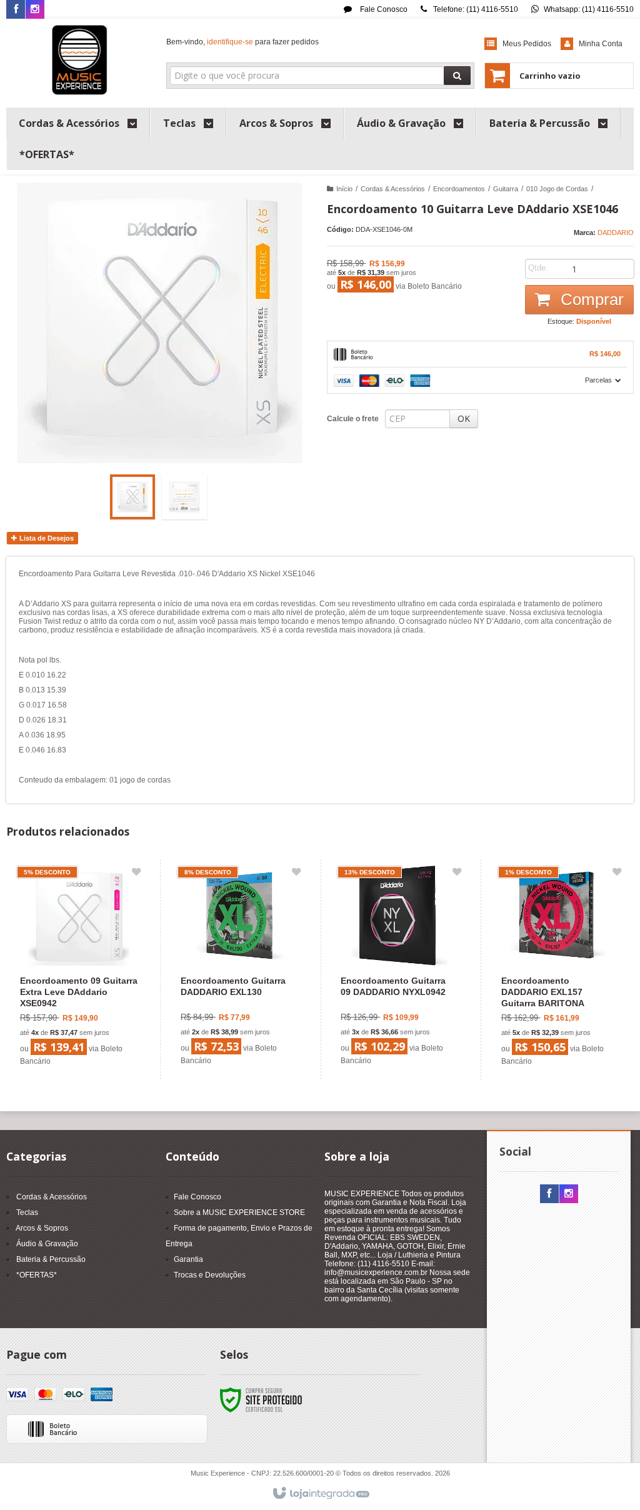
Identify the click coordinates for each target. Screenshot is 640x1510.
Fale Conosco (383, 9)
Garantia (188, 1259)
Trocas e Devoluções (210, 1275)
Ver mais (86, 1019)
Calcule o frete (353, 418)
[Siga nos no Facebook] (15, 10)
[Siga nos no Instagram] (35, 10)
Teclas (27, 1212)
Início (344, 188)
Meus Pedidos (526, 43)
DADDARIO (616, 232)
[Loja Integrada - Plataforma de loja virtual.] (320, 1494)
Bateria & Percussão (51, 1259)
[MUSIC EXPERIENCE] (79, 60)
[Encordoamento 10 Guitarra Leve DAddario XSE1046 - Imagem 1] (132, 496)
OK (464, 418)
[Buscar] (457, 75)
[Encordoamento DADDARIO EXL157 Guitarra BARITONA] (560, 969)
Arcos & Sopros (42, 1228)
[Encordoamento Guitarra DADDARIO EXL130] (239, 969)
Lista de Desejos (46, 538)
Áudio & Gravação (47, 1243)
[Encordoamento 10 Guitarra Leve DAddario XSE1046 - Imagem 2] (184, 496)
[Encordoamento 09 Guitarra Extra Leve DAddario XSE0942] (79, 969)
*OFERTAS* (36, 1275)
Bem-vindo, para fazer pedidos (242, 42)
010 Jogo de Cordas (557, 188)
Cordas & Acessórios (393, 188)
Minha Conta (600, 43)
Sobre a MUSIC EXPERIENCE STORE (239, 1212)
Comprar (590, 299)
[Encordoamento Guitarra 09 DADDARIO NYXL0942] (399, 969)
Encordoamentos (459, 188)
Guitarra (505, 188)
